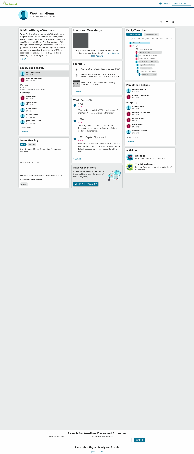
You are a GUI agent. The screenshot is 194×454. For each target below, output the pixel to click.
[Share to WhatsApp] (161, 22)
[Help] (160, 3)
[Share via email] (167, 22)
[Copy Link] (173, 22)
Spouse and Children (134, 34)
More (23, 59)
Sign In (167, 3)
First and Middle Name (56, 436)
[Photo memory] (80, 40)
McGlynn (24, 184)
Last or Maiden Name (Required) (102, 436)
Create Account (181, 3)
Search (139, 440)
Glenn (23, 144)
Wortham (32, 144)
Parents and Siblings (151, 34)
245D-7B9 (52, 17)
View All (24, 131)
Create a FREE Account (86, 184)
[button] (44, 73)
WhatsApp (98, 452)
